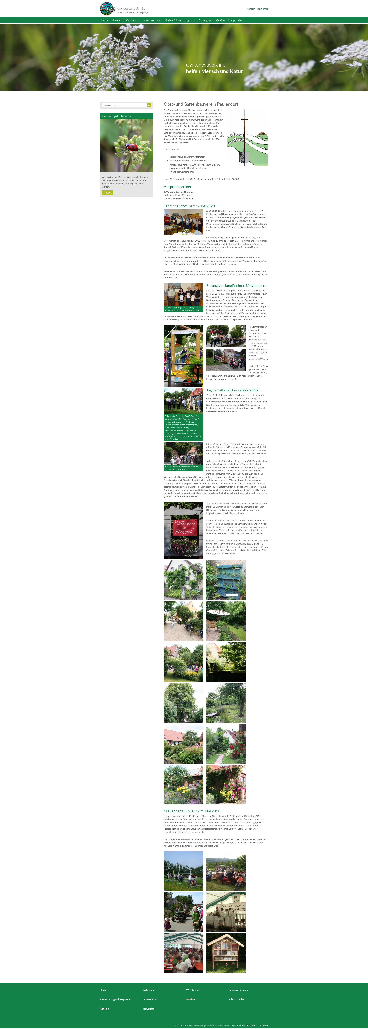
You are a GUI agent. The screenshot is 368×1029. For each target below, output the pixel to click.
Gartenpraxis (205, 20)
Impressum (242, 1025)
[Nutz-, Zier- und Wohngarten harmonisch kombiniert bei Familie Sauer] (183, 743)
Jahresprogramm (151, 20)
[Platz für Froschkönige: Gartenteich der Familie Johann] (226, 702)
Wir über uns (132, 20)
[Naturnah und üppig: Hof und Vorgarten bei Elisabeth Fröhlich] (183, 580)
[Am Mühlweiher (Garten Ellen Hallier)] (226, 661)
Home (104, 20)
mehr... (109, 192)
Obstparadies (235, 20)
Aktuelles (116, 20)
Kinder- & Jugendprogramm (180, 20)
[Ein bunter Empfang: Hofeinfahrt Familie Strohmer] (226, 784)
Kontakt (251, 8)
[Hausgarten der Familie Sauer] (226, 743)
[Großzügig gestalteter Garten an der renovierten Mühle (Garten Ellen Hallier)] (183, 661)
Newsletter (262, 8)
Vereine (220, 20)
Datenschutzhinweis (258, 1025)
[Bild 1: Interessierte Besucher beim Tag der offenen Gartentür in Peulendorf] (183, 453)
